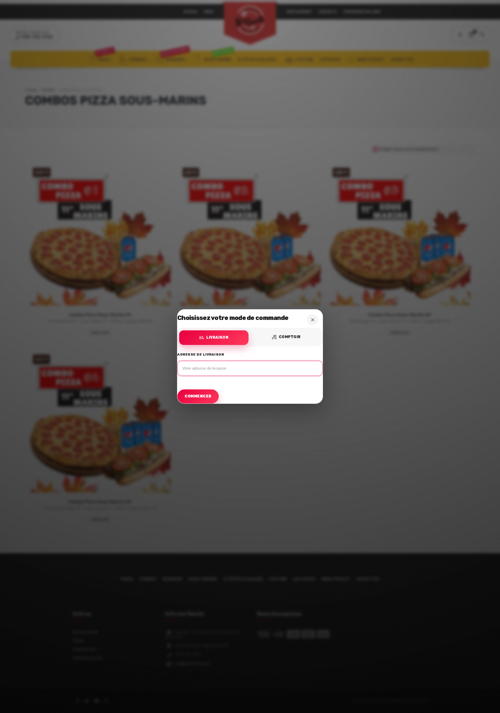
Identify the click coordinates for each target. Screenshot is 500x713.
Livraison (217, 337)
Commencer (198, 396)
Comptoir (290, 337)
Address (250, 365)
